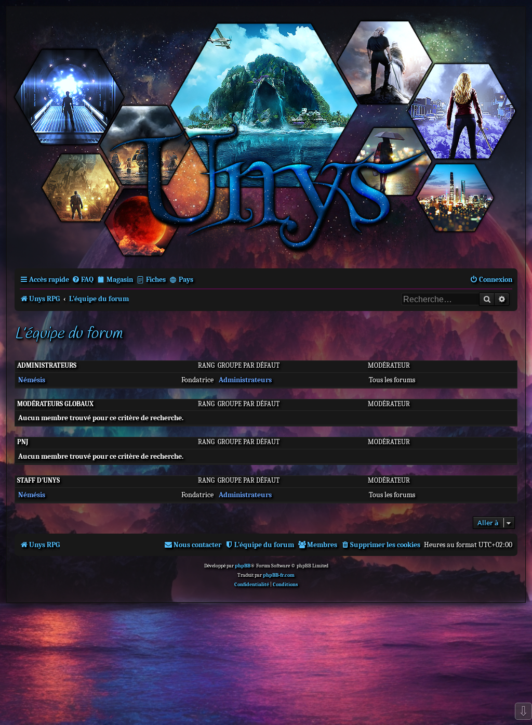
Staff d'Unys (38, 480)
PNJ (22, 442)
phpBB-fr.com (279, 575)
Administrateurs (46, 365)
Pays (186, 279)
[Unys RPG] (266, 136)
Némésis (31, 380)
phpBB (242, 566)
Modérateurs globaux (55, 404)
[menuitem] (83, 279)
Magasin (120, 279)
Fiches (156, 279)
